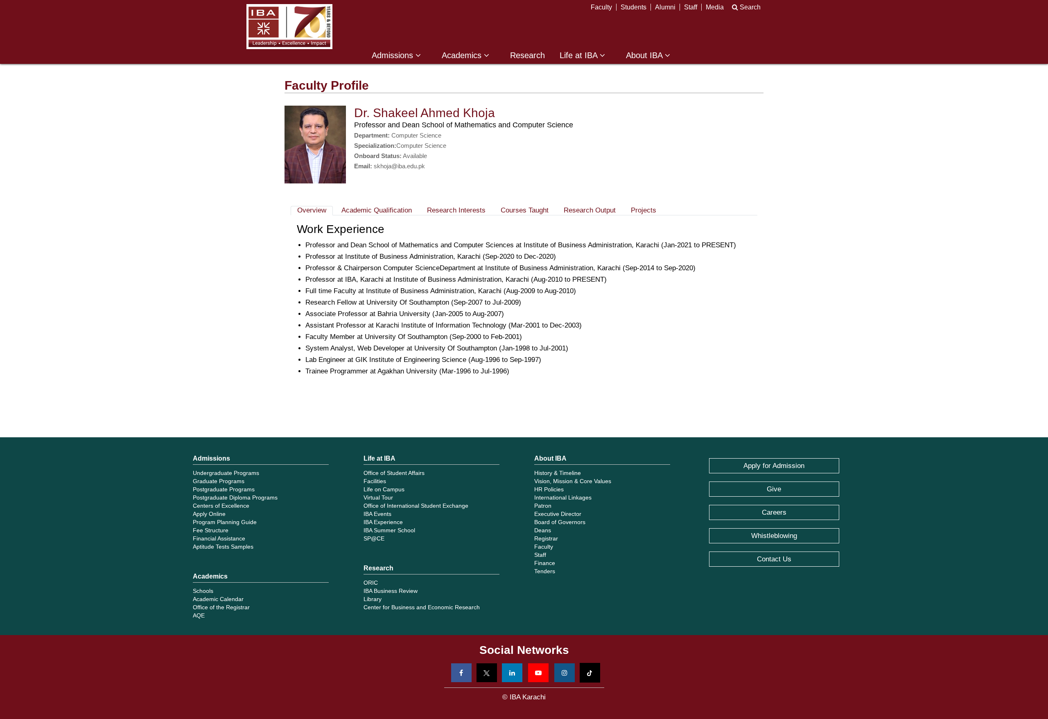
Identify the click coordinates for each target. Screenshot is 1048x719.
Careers (774, 512)
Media (715, 7)
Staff (690, 7)
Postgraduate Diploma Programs (235, 497)
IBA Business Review (391, 591)
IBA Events (377, 514)
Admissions (394, 55)
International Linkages (563, 497)
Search (749, 7)
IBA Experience (383, 522)
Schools (203, 591)
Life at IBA (580, 55)
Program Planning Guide (225, 522)
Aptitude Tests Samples (223, 546)
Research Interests (456, 210)
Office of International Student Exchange (416, 505)
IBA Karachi (289, 26)
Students (633, 7)
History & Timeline (557, 473)
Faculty (601, 7)
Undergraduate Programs (226, 473)
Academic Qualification (376, 210)
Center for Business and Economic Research (422, 607)
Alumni (665, 7)
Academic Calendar (218, 599)
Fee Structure (210, 530)
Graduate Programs (218, 481)
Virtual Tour (378, 497)
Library (373, 599)
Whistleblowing (774, 536)
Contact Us (774, 559)
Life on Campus (384, 489)
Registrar (546, 538)
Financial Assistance (219, 538)
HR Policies (549, 489)
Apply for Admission (773, 466)
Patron (542, 505)
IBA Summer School (389, 530)
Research (527, 55)
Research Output (590, 210)
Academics (463, 55)
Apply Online (209, 514)
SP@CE (374, 538)
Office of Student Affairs (394, 473)
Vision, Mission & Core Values (572, 481)
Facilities (375, 481)
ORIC (371, 582)
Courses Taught (525, 210)
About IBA (645, 55)
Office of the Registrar (221, 607)
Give (774, 489)
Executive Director (557, 514)
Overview (311, 210)
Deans (542, 530)
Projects (643, 210)
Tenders (544, 571)
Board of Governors (559, 522)
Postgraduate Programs (224, 489)
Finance (544, 563)
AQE (199, 615)
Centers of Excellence (221, 505)
